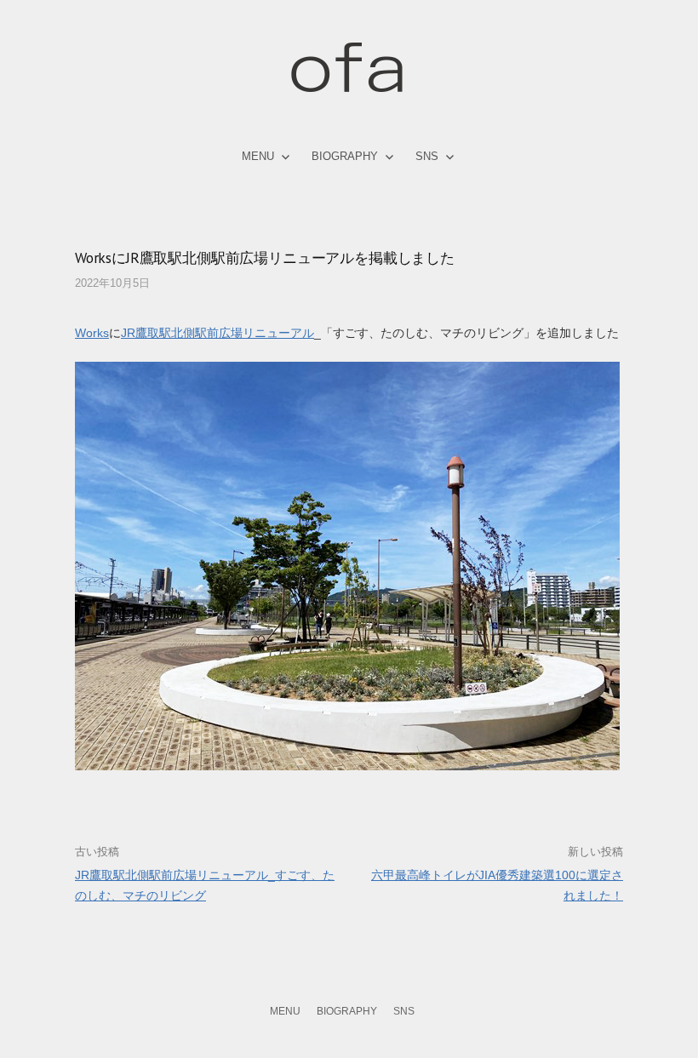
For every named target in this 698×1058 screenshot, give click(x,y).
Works (92, 333)
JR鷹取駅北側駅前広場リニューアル (217, 333)
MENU (258, 156)
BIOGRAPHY (345, 156)
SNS (426, 156)
